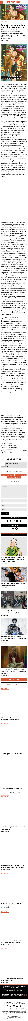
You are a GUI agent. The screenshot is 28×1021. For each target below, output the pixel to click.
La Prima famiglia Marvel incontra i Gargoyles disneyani (11, 754)
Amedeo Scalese (6, 869)
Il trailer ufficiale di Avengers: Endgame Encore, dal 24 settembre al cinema (13, 638)
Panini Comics (20, 475)
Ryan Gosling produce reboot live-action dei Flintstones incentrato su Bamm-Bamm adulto (13, 559)
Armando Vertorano (16, 32)
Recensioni (4, 22)
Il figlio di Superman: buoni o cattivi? (12, 788)
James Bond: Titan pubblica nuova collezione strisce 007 (13, 584)
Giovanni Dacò (5, 907)
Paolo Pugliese (6, 945)
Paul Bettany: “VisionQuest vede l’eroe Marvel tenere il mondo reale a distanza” (13, 671)
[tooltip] (8, 459)
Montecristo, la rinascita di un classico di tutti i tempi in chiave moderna (13, 941)
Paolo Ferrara (5, 982)
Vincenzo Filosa (14, 477)
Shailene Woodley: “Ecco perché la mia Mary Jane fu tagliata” (13, 612)
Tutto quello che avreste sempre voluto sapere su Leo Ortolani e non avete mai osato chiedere (13, 828)
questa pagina (24, 995)
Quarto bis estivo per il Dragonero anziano (11, 904)
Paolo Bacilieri (7, 475)
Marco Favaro (5, 832)
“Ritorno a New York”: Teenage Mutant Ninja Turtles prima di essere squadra (14, 718)
